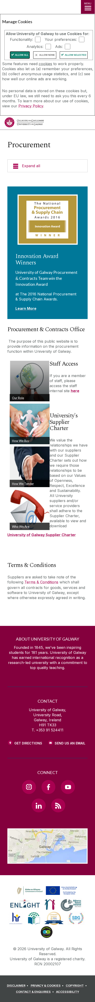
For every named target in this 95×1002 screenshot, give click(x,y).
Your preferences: (61, 39)
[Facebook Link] (48, 787)
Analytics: (35, 46)
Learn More (25, 308)
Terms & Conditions (41, 582)
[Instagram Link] (29, 787)
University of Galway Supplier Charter (41, 535)
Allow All (21, 55)
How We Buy (20, 441)
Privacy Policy (30, 106)
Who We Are (20, 526)
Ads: (59, 46)
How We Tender (23, 484)
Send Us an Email (70, 743)
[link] (46, 891)
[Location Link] (47, 860)
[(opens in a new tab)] (47, 895)
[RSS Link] (58, 805)
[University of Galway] (24, 123)
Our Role (18, 398)
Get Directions (28, 743)
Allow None (47, 55)
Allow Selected (75, 55)
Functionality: (21, 39)
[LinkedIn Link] (38, 805)
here (75, 391)
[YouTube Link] (68, 787)
